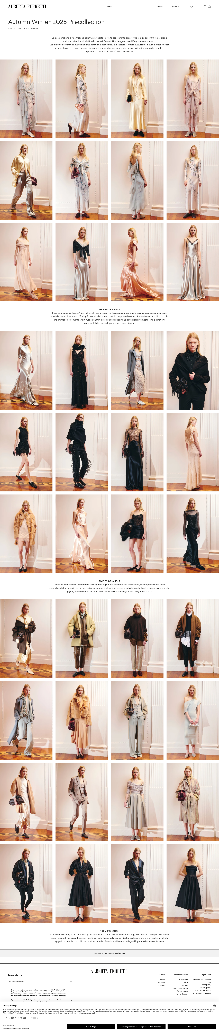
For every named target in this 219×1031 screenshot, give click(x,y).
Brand (162, 979)
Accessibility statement (202, 993)
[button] (209, 6)
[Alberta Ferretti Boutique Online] (27, 6)
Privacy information (203, 990)
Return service (182, 991)
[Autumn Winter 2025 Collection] (81, 953)
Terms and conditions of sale (201, 980)
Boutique (161, 982)
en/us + (175, 6)
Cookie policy (205, 985)
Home (10, 28)
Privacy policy (205, 987)
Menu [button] (109, 6)
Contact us (183, 979)
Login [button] (191, 6)
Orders (185, 985)
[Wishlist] (204, 6)
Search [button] (159, 6)
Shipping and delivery (179, 988)
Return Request (182, 994)
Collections (161, 985)
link (64, 996)
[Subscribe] (71, 982)
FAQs (186, 982)
